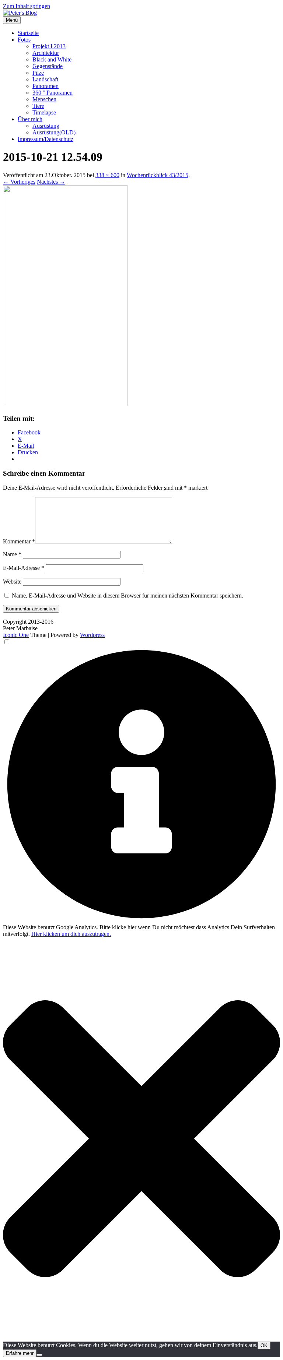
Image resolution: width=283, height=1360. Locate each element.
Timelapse (44, 112)
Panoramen (45, 86)
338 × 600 (107, 175)
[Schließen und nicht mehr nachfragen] (141, 1338)
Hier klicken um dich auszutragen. (71, 934)
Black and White (51, 59)
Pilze (38, 73)
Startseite (28, 33)
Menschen (44, 99)
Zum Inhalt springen (26, 6)
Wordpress (92, 635)
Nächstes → (51, 182)
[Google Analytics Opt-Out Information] (141, 920)
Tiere (38, 106)
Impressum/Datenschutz (45, 139)
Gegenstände (47, 66)
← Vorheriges (19, 182)
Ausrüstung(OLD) (54, 132)
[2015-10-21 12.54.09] (65, 404)
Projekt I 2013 (49, 46)
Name (12, 554)
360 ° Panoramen (52, 92)
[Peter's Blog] (20, 13)
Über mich (30, 119)
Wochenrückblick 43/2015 (157, 175)
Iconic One (16, 635)
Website (12, 581)
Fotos (24, 39)
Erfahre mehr (20, 1353)
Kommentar (19, 541)
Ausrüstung (45, 126)
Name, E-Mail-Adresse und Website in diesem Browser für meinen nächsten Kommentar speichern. (127, 595)
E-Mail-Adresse (23, 568)
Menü (12, 20)
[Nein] (39, 1355)
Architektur (45, 53)
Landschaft (45, 79)
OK (264, 1345)
